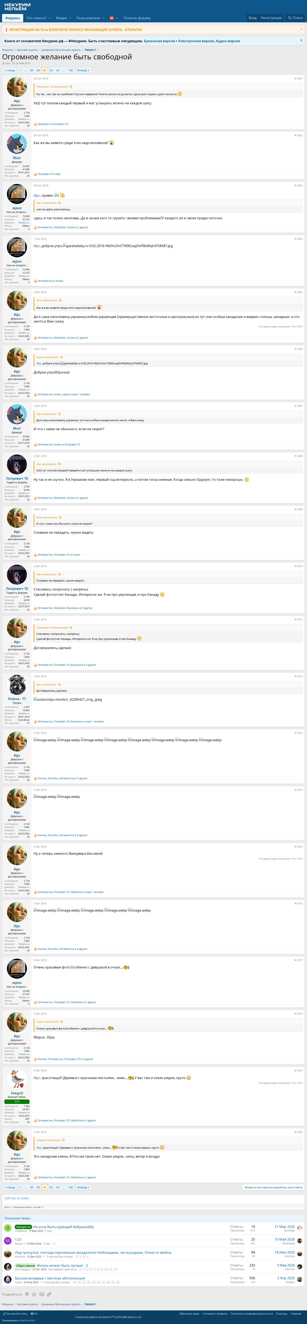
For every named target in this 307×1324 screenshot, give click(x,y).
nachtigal (289, 1230)
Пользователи (88, 18)
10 (106, 1269)
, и (59, 444)
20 (79, 1282)
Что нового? (36, 18)
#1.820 (298, 1132)
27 (113, 1282)
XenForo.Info (28, 1320)
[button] (50, 18)
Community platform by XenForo (108, 1317)
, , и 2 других (63, 227)
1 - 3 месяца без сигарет (58, 1256)
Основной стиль (17, 1313)
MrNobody (288, 1243)
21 (84, 1282)
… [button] (26, 70)
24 (98, 1282)
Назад (11, 70)
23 (94, 1282)
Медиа (61, 18)
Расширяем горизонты (62, 1269)
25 (103, 1282)
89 (31, 70)
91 (44, 70)
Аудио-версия (228, 41)
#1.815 (298, 846)
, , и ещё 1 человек (64, 394)
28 (118, 1282)
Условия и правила (215, 1313)
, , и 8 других (62, 835)
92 (51, 70)
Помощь (282, 1313)
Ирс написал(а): (46, 203)
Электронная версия (196, 41)
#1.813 (298, 733)
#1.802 (298, 135)
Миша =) (20, 1243)
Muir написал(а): (46, 300)
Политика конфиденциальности (252, 1313)
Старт (48, 1231)
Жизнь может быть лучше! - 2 (62, 1265)
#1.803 (298, 185)
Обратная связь (189, 1313)
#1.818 (298, 1013)
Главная (296, 1313)
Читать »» (23, 119)
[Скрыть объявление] (301, 29)
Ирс (7, 63)
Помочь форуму (137, 18)
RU (35, 1313)
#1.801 (298, 78)
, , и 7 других (62, 778)
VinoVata (20, 1256)
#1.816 (298, 903)
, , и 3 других (65, 608)
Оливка (290, 1282)
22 (89, 1282)
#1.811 (298, 619)
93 (57, 70)
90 (38, 70)
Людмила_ (21, 1231)
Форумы (12, 18)
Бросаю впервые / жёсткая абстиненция (50, 1278)
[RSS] (304, 1313)
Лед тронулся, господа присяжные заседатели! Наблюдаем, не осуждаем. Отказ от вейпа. (93, 1252)
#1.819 (298, 1070)
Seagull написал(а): (48, 1140)
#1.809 (298, 509)
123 (18, 1239)
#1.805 (298, 292)
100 (70, 70)
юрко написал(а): (47, 357)
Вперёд (82, 70)
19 (74, 1282)
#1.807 (298, 406)
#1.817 (298, 960)
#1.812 (298, 676)
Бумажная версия (159, 41)
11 (110, 1269)
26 (108, 1282)
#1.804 (298, 239)
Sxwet (18, 1282)
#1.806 (298, 349)
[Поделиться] (291, 79)
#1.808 (298, 456)
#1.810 (298, 566)
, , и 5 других (67, 1002)
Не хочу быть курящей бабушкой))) (63, 1226)
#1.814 (298, 790)
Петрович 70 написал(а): (52, 86)
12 (115, 1269)
